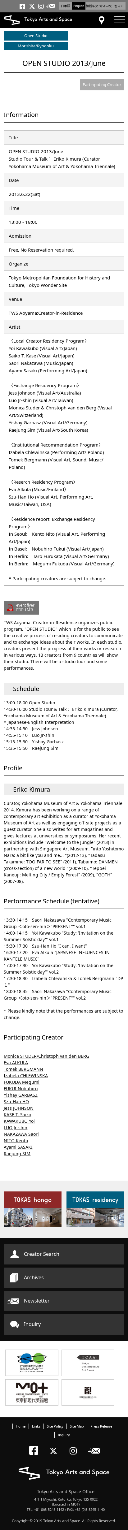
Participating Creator (102, 84)
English (78, 6)
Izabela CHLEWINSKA (26, 1075)
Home (20, 1426)
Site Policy (55, 1426)
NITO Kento (16, 1140)
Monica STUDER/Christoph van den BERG (46, 1056)
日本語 (65, 6)
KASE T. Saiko (17, 1114)
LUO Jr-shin (15, 1127)
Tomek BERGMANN (23, 1069)
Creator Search (41, 1254)
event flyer (25, 607)
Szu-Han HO (16, 1101)
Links (36, 1426)
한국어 (119, 6)
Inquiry (32, 1324)
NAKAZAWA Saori (21, 1134)
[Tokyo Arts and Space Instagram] (75, 1446)
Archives (34, 1277)
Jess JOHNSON (19, 1108)
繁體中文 (92, 6)
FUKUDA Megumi (21, 1082)
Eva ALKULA (16, 1062)
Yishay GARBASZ (21, 1095)
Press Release (101, 1426)
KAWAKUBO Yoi (19, 1121)
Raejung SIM (17, 1153)
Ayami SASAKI (18, 1147)
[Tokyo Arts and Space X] (54, 1446)
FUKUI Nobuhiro (21, 1088)
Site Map (77, 1426)
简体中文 (105, 6)
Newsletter (37, 1300)
